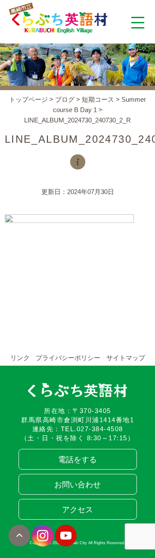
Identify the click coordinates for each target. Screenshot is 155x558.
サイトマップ (125, 357)
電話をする (77, 459)
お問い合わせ (77, 484)
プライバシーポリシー (68, 357)
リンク (20, 357)
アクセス (77, 509)
